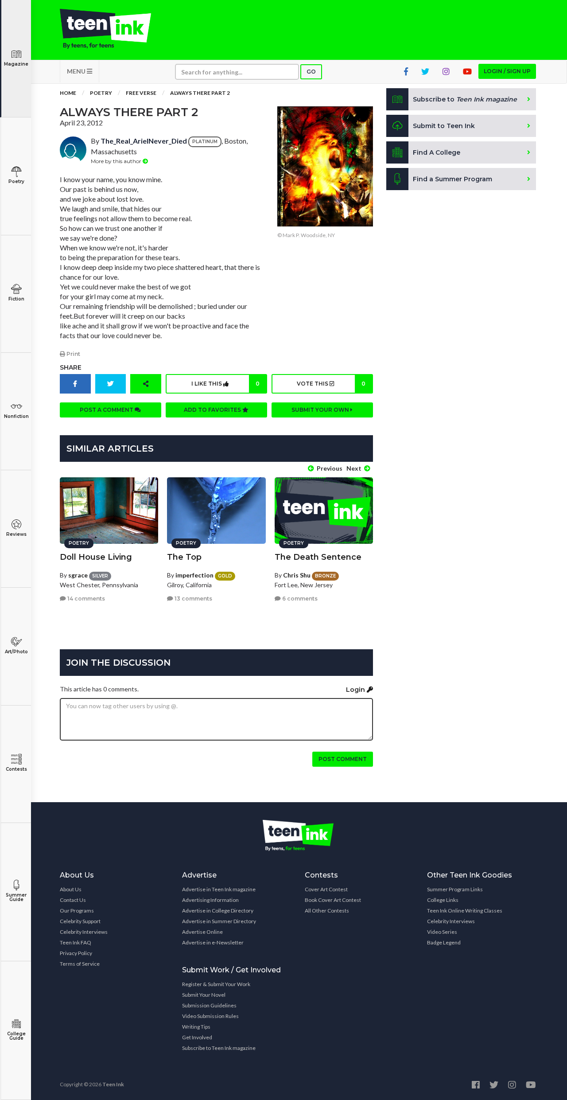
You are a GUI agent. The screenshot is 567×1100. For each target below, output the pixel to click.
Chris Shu (297, 575)
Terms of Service (80, 963)
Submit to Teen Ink (444, 126)
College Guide (16, 1036)
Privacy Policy (76, 953)
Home (68, 93)
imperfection (194, 575)
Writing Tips (196, 1026)
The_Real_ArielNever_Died (144, 141)
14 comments (85, 598)
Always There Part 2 (200, 93)
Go (311, 71)
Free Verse (141, 93)
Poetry (16, 181)
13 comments (192, 598)
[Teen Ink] (114, 29)
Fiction (16, 299)
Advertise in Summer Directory (219, 921)
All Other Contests (327, 910)
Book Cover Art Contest (333, 900)
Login (356, 690)
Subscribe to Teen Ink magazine (219, 1048)
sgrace (78, 575)
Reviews (16, 534)
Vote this (331, 383)
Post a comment (107, 409)
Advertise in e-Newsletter (213, 942)
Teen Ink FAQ (75, 942)
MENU (77, 71)
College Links (442, 900)
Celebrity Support (80, 921)
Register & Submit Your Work (216, 984)
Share (71, 367)
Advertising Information (210, 900)
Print (72, 354)
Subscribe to (465, 99)
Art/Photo (16, 652)
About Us (71, 889)
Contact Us (73, 900)
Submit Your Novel (203, 994)
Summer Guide (16, 897)
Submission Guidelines (209, 1005)
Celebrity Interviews (84, 931)
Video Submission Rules (210, 1016)
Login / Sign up (507, 71)
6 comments (299, 598)
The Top (184, 557)
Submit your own (320, 409)
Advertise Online (202, 931)
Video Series (442, 931)
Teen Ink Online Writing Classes (464, 910)
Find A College (436, 152)
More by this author (117, 161)
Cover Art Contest (326, 889)
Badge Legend (444, 942)
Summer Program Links (455, 889)
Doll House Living (96, 557)
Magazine (16, 64)
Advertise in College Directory (217, 910)
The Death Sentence (318, 557)
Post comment (342, 759)
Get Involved (197, 1037)
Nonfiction (16, 416)
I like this (225, 383)
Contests (16, 769)
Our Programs (77, 910)
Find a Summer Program (452, 179)
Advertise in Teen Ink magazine (219, 889)
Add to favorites (213, 409)
